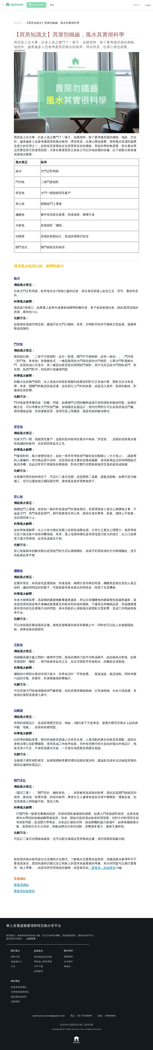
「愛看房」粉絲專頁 (102, 867)
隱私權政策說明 (19, 997)
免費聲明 (15, 1001)
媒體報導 (68, 956)
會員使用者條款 (19, 987)
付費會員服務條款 (20, 992)
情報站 (67, 966)
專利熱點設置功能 (43, 957)
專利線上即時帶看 (43, 961)
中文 (13, 966)
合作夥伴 (68, 961)
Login (148, 5)
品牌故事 (31, 938)
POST (136, 5)
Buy (52, 5)
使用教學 (38, 971)
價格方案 (15, 956)
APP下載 (38, 966)
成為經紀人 (16, 961)
